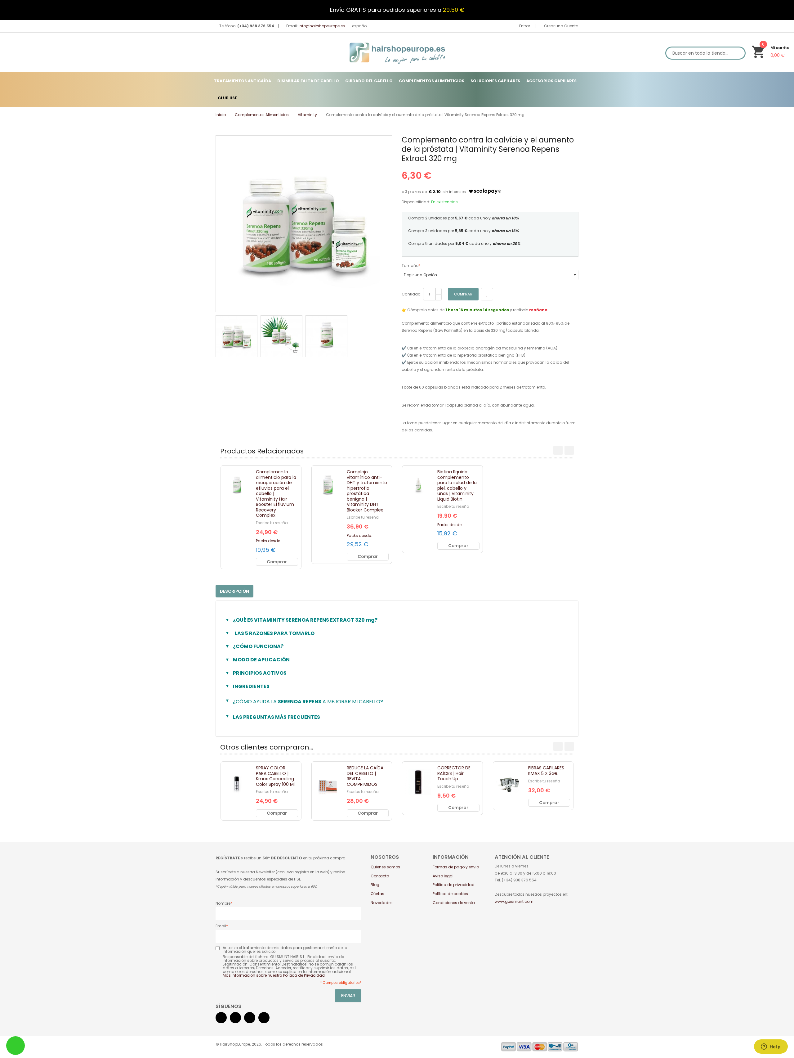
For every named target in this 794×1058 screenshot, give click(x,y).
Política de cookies (450, 893)
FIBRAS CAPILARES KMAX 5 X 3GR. (546, 771)
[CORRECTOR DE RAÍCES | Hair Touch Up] (418, 782)
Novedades (382, 902)
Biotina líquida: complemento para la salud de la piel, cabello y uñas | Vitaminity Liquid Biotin (457, 485)
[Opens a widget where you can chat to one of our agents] (771, 1047)
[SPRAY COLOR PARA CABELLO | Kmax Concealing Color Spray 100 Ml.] (237, 782)
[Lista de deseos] (242, 495)
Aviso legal (443, 876)
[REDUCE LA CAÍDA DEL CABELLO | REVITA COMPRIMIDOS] (328, 782)
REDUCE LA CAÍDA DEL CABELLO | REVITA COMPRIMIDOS (365, 776)
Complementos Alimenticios (262, 114)
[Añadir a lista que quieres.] (487, 294)
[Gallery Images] (386, 305)
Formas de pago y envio (456, 867)
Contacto (380, 876)
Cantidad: (412, 294)
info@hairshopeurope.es (322, 26)
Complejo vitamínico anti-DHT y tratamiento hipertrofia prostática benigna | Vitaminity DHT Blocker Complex (367, 491)
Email (221, 926)
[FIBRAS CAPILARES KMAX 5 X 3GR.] (509, 782)
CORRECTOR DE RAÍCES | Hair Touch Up (454, 773)
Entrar (524, 26)
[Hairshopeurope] (397, 52)
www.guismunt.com (514, 901)
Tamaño (410, 265)
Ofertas (377, 893)
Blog (375, 884)
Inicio (221, 114)
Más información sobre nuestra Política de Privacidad (274, 975)
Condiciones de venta (454, 902)
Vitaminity (307, 114)
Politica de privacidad (454, 884)
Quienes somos (385, 867)
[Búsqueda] (737, 53)
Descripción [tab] (234, 591)
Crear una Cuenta (560, 26)
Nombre (223, 903)
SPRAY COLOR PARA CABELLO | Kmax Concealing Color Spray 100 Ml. (276, 776)
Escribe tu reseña (272, 522)
